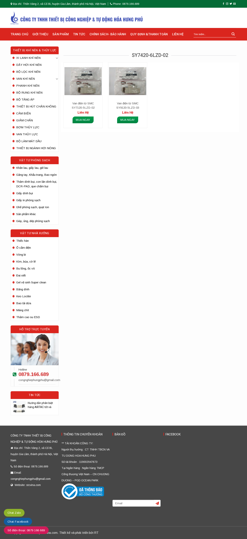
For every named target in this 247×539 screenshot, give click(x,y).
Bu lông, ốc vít (25, 268)
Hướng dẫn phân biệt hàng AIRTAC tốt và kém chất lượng (40, 405)
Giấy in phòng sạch (28, 200)
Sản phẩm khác (26, 214)
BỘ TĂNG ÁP (25, 99)
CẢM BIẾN (23, 113)
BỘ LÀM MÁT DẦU (28, 141)
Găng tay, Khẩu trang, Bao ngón (36, 174)
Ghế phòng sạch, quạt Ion (32, 207)
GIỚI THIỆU (40, 34)
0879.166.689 (34, 374)
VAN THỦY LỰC (27, 134)
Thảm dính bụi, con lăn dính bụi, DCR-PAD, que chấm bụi (36, 184)
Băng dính (22, 289)
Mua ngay (83, 119)
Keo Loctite (23, 296)
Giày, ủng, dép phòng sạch (33, 221)
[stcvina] (77, 17)
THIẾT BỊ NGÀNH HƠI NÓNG (36, 148)
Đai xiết (21, 275)
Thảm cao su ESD (28, 317)
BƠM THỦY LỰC (27, 127)
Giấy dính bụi (24, 193)
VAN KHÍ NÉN (25, 78)
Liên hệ (178, 34)
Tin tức (79, 34)
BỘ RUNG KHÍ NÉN (29, 92)
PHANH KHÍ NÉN (27, 85)
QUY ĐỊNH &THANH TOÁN (149, 34)
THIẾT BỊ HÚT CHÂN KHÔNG (36, 106)
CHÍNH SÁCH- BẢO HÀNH (108, 34)
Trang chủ (19, 34)
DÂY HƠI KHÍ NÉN (28, 64)
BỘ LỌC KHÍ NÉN (28, 71)
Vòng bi (21, 254)
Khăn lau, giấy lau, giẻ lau (32, 167)
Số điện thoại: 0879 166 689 (26, 530)
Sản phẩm (60, 34)
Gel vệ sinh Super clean (31, 282)
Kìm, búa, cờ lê (26, 261)
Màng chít (22, 310)
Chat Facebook (18, 521)
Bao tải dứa (23, 303)
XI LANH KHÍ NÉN (28, 57)
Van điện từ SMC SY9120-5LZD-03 (127, 105)
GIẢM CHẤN (24, 120)
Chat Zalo (14, 512)
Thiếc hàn (22, 240)
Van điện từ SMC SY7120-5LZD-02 (83, 105)
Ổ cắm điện (23, 247)
